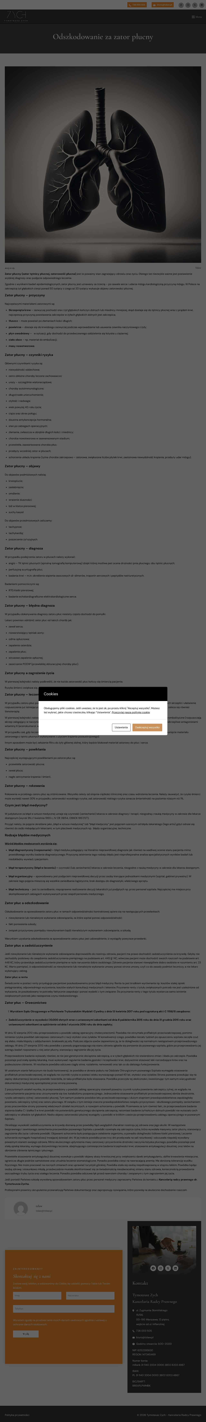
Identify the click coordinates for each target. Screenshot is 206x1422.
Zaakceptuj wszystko (147, 727)
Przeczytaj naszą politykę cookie (131, 712)
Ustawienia (121, 727)
